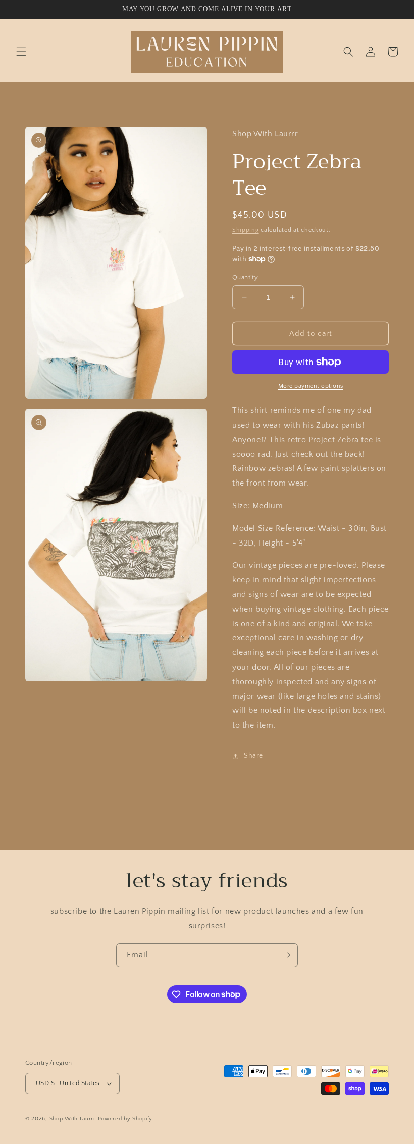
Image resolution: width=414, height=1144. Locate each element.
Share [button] (253, 756)
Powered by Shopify (125, 1119)
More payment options (310, 386)
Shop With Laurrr (72, 1119)
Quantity (245, 277)
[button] (21, 52)
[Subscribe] (286, 955)
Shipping (245, 230)
